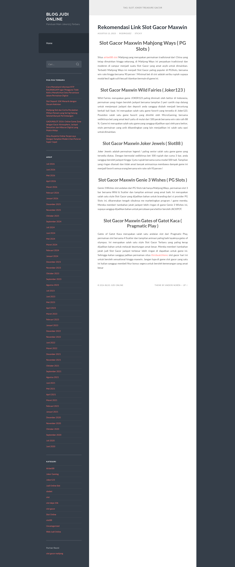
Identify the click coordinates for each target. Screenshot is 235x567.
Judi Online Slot (53, 485)
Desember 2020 (53, 417)
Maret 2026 (51, 187)
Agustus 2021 (52, 377)
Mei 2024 (50, 239)
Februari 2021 (52, 406)
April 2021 (51, 394)
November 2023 (53, 267)
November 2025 (53, 210)
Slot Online (51, 514)
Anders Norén (172, 285)
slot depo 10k (52, 503)
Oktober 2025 (52, 216)
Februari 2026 (52, 192)
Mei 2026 (50, 175)
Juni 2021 (50, 383)
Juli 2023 (50, 290)
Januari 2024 (52, 256)
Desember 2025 (53, 204)
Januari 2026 (52, 198)
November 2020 (53, 423)
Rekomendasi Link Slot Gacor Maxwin (142, 27)
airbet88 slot (111, 57)
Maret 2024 (51, 244)
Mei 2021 (50, 388)
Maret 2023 (51, 314)
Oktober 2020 (52, 429)
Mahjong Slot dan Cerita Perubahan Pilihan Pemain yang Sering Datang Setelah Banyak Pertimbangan (62, 113)
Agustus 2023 (52, 285)
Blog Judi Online (57, 16)
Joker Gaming (52, 474)
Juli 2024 (50, 227)
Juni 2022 (50, 342)
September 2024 (53, 221)
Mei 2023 (50, 302)
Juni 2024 (50, 233)
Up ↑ (185, 285)
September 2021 (53, 371)
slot (48, 497)
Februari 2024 (52, 250)
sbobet (49, 491)
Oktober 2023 (52, 273)
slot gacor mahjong (54, 553)
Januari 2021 (52, 411)
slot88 (49, 520)
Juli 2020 (50, 440)
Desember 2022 (53, 331)
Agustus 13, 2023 (107, 33)
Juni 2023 (50, 296)
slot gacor (50, 508)
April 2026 (51, 181)
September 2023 (53, 279)
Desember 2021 (53, 354)
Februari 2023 (52, 319)
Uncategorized (52, 526)
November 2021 (53, 360)
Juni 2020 (50, 446)
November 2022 (53, 337)
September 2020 (53, 435)
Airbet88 (50, 468)
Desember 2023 (53, 262)
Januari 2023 (52, 325)
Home (49, 43)
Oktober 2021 (52, 365)
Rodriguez (125, 33)
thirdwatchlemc (159, 255)
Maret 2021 (51, 400)
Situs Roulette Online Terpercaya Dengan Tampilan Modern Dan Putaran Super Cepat (63, 139)
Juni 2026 (50, 169)
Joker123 (50, 480)
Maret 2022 (51, 348)
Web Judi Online (53, 531)
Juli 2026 (50, 164)
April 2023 (51, 308)
